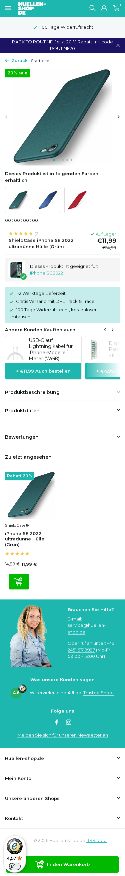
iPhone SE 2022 (46, 273)
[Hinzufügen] (19, 581)
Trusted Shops (98, 692)
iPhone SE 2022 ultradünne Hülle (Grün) (24, 539)
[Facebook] (56, 723)
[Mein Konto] (104, 8)
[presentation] (6, 116)
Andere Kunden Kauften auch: (40, 329)
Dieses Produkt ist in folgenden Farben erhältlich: (51, 177)
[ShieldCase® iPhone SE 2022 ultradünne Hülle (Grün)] (31, 495)
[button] (53, 160)
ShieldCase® (17, 525)
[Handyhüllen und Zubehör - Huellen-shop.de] (43, 8)
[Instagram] (68, 723)
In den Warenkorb (68, 864)
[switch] (15, 866)
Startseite (40, 60)
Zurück (19, 60)
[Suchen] (92, 8)
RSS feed (96, 840)
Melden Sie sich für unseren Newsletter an (62, 735)
